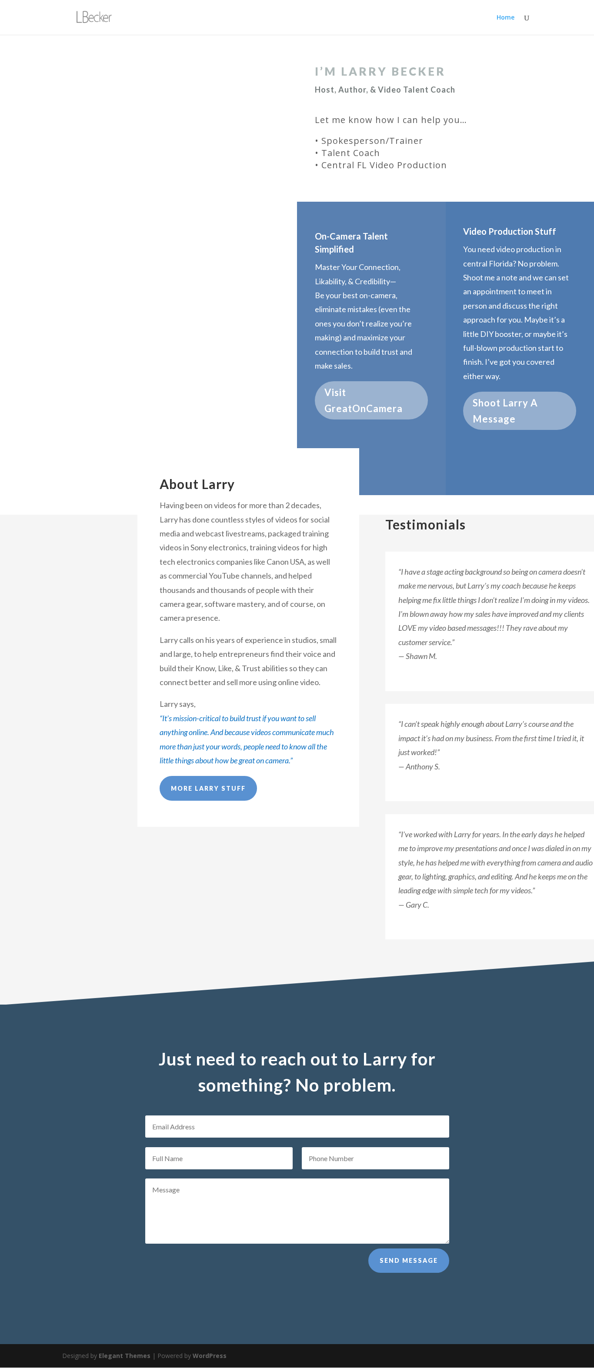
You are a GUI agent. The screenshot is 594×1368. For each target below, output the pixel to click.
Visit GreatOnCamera (363, 400)
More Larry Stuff (208, 788)
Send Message (409, 1260)
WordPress (210, 1355)
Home (505, 17)
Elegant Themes (124, 1355)
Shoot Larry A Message (505, 411)
